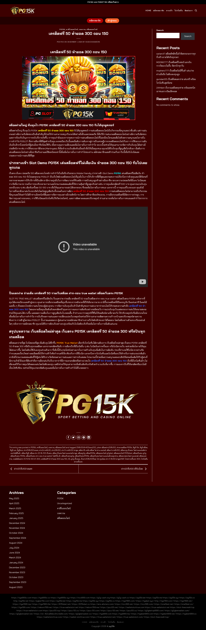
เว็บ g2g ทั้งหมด (74, 459)
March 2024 (15, 557)
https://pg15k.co (187, 597)
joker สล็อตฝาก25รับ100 (106, 447)
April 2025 (14, 503)
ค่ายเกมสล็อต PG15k (124, 447)
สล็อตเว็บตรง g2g (139, 453)
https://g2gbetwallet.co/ (80, 613)
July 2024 (14, 547)
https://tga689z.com (21, 597)
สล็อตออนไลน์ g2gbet (104, 453)
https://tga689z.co (41, 597)
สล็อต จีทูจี (25, 453)
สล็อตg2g (81, 453)
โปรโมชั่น (179, 10)
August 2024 (15, 542)
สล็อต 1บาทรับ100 (113, 450)
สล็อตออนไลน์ (92, 29)
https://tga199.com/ (21, 607)
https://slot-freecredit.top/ (156, 617)
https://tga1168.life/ (41, 604)
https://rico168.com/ (144, 604)
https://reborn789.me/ (89, 607)
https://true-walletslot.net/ (103, 617)
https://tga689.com (102, 613)
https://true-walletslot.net (65, 607)
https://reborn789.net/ (42, 607)
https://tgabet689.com (142, 613)
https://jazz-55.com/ (90, 610)
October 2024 (16, 532)
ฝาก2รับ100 (56, 450)
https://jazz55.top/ (52, 610)
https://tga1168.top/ (22, 604)
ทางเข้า (169, 10)
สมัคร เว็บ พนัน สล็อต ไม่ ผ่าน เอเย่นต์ (92, 450)
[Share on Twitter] (73, 437)
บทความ (82, 29)
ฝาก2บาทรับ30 (45, 450)
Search (160, 30)
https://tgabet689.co (186, 613)
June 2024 (14, 552)
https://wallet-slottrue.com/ (76, 617)
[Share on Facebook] (68, 437)
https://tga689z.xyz (60, 597)
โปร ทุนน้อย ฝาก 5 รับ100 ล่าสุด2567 (110, 459)
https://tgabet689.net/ (165, 613)
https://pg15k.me (154, 597)
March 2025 (15, 508)
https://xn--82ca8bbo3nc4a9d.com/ (51, 613)
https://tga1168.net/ (183, 601)
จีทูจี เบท (13, 450)
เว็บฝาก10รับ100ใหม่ (88, 459)
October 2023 (16, 577)
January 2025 (16, 518)
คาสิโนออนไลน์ (72, 29)
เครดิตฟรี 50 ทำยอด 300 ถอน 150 (54, 459)
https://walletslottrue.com (131, 607)
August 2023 (15, 587)
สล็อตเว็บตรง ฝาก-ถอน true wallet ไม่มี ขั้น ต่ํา (43, 456)
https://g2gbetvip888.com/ (151, 610)
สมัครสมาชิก (158, 10)
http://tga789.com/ (164, 601)
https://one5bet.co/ (183, 604)
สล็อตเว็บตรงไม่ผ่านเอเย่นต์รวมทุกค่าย (104, 456)
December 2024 (17, 523)
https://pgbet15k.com (39, 601)
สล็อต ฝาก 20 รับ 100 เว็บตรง (41, 453)
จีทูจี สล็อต (143, 447)
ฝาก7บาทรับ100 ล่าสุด (70, 450)
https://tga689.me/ (121, 613)
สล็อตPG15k (90, 453)
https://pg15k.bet (138, 597)
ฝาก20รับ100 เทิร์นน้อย (132, 468)
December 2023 (17, 567)
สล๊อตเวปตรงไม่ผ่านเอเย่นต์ (128, 456)
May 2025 (14, 498)
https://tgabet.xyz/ (145, 601)
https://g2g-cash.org (100, 597)
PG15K (62, 29)
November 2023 (17, 572)
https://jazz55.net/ (109, 607)
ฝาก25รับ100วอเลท (31, 450)
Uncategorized (64, 503)
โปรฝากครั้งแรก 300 (132, 459)
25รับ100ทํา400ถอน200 (86, 447)
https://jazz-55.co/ (71, 610)
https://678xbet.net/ (61, 604)
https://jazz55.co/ (129, 610)
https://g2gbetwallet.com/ (177, 610)
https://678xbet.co (81, 604)
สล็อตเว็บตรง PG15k (18, 456)
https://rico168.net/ (124, 604)
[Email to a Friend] (78, 437)
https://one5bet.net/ (164, 604)
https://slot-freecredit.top (182, 607)
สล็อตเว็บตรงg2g (68, 456)
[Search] (196, 10)
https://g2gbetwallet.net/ (21, 613)
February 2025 (16, 513)
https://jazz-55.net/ (110, 610)
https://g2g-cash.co (119, 597)
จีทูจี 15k (136, 447)
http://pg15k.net (20, 601)
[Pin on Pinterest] (83, 437)
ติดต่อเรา (189, 10)
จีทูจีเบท (20, 450)
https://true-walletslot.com (29, 610)
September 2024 (17, 537)
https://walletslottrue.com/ (50, 617)
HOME (148, 10)
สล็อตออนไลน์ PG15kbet (123, 453)
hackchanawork (92, 42)
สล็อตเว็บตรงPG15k (82, 456)
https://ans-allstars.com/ (102, 604)
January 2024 (16, 562)
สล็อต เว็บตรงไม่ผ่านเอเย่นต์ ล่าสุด (65, 453)
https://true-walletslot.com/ (130, 617)
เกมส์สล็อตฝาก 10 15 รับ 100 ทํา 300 (26, 459)
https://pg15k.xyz (171, 597)
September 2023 (17, 582)
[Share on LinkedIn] (88, 437)
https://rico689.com (80, 597)
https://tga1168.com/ (125, 601)
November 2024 (17, 528)
